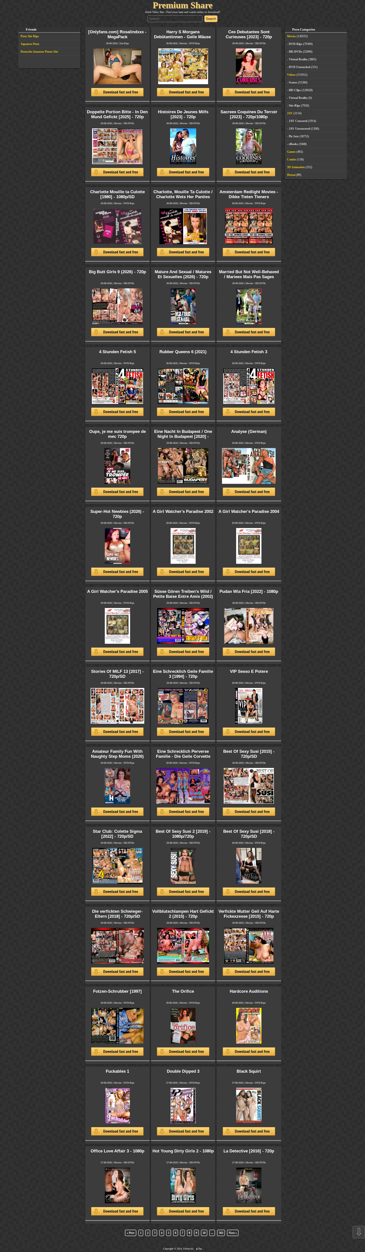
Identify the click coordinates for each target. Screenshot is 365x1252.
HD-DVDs (260, 43)
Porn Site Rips (30, 36)
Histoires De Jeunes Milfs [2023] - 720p (183, 114)
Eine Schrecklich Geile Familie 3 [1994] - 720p (183, 674)
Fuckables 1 (117, 1071)
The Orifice (183, 991)
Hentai (291, 174)
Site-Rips (124, 43)
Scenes (293, 82)
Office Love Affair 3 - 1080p (117, 1151)
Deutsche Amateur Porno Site (39, 51)
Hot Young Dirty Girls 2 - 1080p (183, 1151)
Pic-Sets (294, 136)
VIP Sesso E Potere (249, 671)
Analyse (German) (249, 431)
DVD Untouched (299, 67)
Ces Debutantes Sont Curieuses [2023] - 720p (249, 34)
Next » (233, 1232)
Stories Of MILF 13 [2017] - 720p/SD (117, 674)
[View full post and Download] (117, 74)
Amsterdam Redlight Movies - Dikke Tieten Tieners (248, 194)
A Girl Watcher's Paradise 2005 (117, 591)
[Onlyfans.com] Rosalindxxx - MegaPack (117, 34)
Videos (291, 74)
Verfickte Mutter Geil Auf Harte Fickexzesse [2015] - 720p (249, 914)
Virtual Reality (298, 59)
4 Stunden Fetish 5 (117, 351)
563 (221, 1232)
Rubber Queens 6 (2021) (183, 351)
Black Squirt (249, 1071)
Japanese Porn (30, 43)
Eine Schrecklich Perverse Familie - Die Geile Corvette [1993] (183, 756)
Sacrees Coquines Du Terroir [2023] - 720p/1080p (248, 114)
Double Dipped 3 (183, 1071)
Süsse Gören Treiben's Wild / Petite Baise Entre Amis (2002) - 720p (183, 596)
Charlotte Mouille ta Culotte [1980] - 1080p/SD (117, 194)
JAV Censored (298, 120)
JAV (290, 113)
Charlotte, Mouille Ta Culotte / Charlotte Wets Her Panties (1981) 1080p (183, 197)
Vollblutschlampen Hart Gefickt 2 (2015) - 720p (183, 914)
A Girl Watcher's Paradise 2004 (249, 511)
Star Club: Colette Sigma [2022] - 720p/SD (117, 834)
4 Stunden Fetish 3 (248, 351)
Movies (183, 43)
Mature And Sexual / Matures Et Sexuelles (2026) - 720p (183, 274)
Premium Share (183, 5)
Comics (291, 159)
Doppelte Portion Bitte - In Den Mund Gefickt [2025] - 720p (117, 114)
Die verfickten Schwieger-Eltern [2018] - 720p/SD (117, 914)
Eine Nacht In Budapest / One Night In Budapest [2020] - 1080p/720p (183, 436)
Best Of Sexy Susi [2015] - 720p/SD (249, 754)
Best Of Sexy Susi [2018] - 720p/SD (249, 834)
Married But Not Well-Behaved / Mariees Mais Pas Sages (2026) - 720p (249, 276)
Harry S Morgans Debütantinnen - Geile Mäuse (183, 34)
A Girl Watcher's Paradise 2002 (183, 511)
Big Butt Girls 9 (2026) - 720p (117, 271)
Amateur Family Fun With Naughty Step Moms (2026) (117, 754)
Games (291, 151)
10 (204, 1232)
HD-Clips (295, 90)
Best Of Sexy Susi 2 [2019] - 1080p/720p (183, 834)
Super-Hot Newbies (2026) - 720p (117, 514)
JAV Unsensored (299, 128)
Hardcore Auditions (249, 991)
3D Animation (296, 167)
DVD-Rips (194, 43)
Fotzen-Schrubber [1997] (117, 991)
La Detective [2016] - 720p (248, 1151)
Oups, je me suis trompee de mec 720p (117, 434)
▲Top (199, 1248)
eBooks (293, 144)
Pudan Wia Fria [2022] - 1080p (248, 591)
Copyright (168, 1248)
